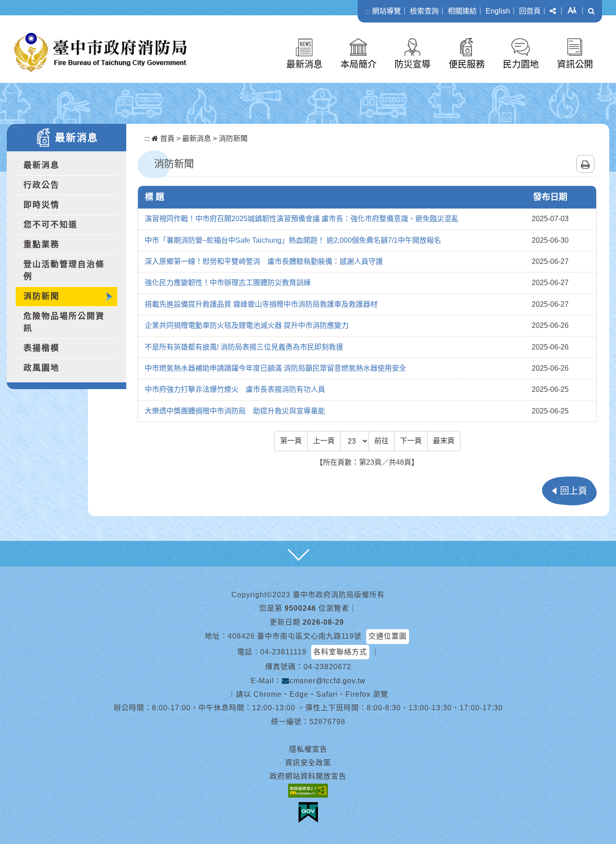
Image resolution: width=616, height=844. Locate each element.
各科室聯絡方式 (340, 652)
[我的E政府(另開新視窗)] (308, 812)
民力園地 (521, 64)
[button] (553, 11)
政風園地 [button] (41, 367)
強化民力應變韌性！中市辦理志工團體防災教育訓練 (228, 282)
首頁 (166, 138)
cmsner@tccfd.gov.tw (328, 681)
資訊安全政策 (308, 763)
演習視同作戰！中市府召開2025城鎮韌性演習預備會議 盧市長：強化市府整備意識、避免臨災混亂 (302, 218)
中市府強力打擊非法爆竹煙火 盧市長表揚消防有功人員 (235, 389)
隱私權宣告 (308, 749)
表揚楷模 (41, 348)
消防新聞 (41, 296)
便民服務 (467, 64)
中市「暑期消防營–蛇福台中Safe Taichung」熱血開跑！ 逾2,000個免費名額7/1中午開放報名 (293, 240)
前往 (381, 441)
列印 (585, 164)
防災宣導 (413, 64)
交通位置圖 (387, 636)
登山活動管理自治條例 (64, 270)
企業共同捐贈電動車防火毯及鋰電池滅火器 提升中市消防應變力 (247, 325)
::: (367, 11)
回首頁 (530, 11)
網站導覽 (386, 11)
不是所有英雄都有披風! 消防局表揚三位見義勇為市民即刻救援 (244, 347)
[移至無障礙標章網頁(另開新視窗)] (308, 791)
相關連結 (462, 11)
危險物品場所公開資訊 (64, 322)
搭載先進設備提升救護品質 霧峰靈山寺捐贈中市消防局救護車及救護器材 (261, 304)
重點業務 (41, 244)
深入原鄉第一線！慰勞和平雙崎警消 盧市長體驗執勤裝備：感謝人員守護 (264, 261)
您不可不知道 (50, 224)
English (498, 11)
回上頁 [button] (573, 491)
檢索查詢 (424, 11)
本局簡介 (358, 64)
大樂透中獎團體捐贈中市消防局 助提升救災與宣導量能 (235, 411)
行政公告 (41, 185)
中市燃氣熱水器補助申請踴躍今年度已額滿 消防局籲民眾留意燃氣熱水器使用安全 (275, 368)
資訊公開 (575, 64)
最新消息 (304, 64)
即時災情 (41, 204)
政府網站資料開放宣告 (308, 776)
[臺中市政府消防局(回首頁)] (100, 52)
